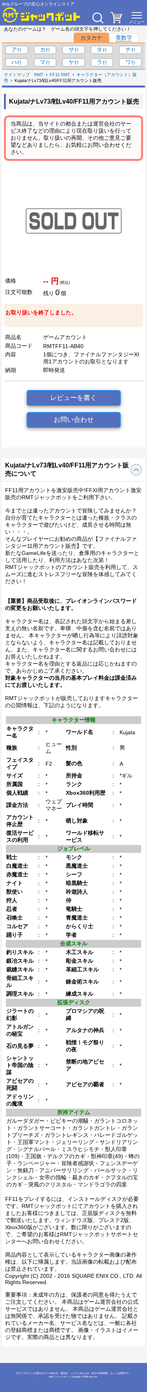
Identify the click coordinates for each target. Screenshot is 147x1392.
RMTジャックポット (60, 1377)
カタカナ (91, 38)
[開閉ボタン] (136, 470)
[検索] (97, 17)
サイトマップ (17, 74)
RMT (39, 74)
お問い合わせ (74, 419)
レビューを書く (73, 397)
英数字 (124, 38)
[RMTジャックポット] (41, 15)
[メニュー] (137, 17)
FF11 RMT (60, 74)
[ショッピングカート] (116, 21)
